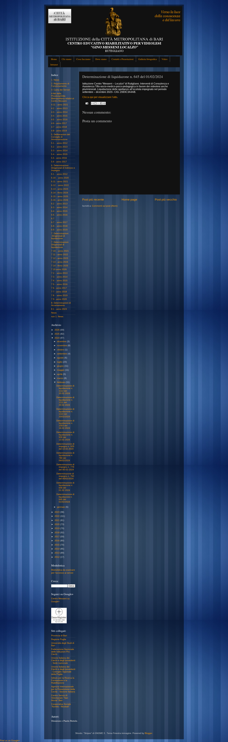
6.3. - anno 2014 (59, 207)
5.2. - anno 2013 (59, 147)
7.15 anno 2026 (59, 269)
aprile (60, 374)
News (54, 313)
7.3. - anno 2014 (59, 277)
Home (54, 59)
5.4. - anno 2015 (59, 154)
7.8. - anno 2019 (59, 295)
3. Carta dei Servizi (60, 90)
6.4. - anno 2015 (59, 211)
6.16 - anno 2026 (59, 200)
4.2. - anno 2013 (59, 108)
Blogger (148, 733)
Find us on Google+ (10, 740)
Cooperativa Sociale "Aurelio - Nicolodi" (61, 705)
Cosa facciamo (83, 59)
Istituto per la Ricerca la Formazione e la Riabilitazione (62, 680)
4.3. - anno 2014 (59, 112)
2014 (57, 549)
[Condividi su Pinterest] (104, 103)
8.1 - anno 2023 (59, 309)
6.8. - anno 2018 (59, 226)
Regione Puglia (58, 639)
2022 (57, 516)
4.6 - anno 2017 (59, 123)
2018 (57, 532)
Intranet (54, 64)
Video (165, 59)
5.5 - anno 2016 (59, 158)
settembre (62, 354)
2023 (57, 512)
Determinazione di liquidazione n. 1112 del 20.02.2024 (65, 390)
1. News (55, 80)
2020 (57, 524)
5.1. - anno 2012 (59, 143)
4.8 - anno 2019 (59, 131)
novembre (62, 345)
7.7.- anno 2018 (59, 292)
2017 (57, 536)
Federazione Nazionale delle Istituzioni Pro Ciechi (62, 651)
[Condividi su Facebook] (101, 103)
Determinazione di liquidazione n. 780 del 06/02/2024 (65, 457)
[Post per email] (87, 103)
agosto (60, 358)
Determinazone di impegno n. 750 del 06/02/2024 (65, 476)
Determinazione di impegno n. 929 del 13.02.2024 (65, 446)
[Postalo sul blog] (95, 103)
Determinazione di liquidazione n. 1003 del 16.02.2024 (65, 424)
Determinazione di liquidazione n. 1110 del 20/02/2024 (65, 413)
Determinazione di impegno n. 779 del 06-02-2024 (65, 467)
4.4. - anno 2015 (59, 116)
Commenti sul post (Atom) (105, 206)
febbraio (61, 382)
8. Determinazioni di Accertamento (61, 304)
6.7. (53, 218)
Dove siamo (101, 59)
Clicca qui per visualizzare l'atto (99, 97)
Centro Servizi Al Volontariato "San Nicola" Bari (59, 698)
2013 (57, 553)
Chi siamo (67, 59)
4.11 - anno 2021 (59, 105)
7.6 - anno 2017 (59, 288)
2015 (57, 545)
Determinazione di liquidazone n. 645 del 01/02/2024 (65, 498)
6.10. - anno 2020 (60, 178)
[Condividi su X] (98, 103)
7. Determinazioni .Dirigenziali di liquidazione (59, 236)
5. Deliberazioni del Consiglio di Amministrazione (60, 137)
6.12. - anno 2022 (60, 185)
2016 (57, 540)
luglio (60, 362)
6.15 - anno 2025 (59, 196)
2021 (57, 520)
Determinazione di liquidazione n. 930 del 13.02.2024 (65, 436)
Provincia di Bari (59, 635)
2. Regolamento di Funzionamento (60, 84)
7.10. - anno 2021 (60, 251)
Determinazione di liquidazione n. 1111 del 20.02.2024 (65, 401)
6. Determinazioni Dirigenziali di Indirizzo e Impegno (63, 168)
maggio (61, 370)
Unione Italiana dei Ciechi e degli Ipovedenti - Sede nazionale (63, 660)
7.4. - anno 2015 (59, 280)
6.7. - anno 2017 (59, 222)
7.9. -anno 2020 (59, 299)
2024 (57, 338)
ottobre (61, 350)
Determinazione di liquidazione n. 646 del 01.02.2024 (65, 487)
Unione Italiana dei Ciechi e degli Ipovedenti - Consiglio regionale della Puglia (63, 671)
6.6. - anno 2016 (59, 215)
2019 (57, 528)
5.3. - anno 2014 (59, 150)
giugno (60, 366)
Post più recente (93, 199)
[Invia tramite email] (92, 103)
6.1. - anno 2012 (59, 174)
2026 (57, 330)
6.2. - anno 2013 (59, 204)
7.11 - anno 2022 (59, 254)
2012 (57, 557)
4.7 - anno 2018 (59, 127)
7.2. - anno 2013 (59, 273)
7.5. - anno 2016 (59, 284)
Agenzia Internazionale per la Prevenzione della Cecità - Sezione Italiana (63, 689)
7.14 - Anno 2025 (59, 266)
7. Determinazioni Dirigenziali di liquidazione (59, 244)
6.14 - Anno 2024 (59, 193)
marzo (60, 378)
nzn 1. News (57, 316)
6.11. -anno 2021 (59, 181)
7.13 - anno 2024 (59, 262)
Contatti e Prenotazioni (123, 59)
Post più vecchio (166, 199)
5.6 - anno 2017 (59, 162)
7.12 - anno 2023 (59, 258)
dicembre (62, 341)
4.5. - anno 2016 (59, 119)
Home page (129, 199)
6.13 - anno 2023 (59, 189)
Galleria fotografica (147, 59)
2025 (57, 334)
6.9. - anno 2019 (59, 230)
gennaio (61, 507)
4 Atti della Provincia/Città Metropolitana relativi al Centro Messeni (62, 97)
